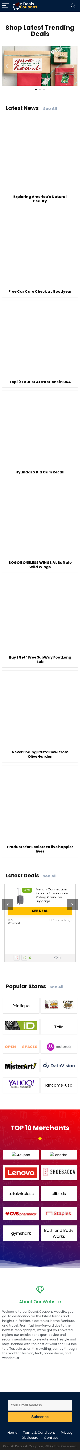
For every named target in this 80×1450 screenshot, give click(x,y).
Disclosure (30, 1437)
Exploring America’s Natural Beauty (40, 199)
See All (50, 108)
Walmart (14, 923)
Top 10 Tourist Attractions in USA (40, 381)
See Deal (40, 910)
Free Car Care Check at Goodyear (40, 291)
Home (13, 1432)
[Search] (73, 6)
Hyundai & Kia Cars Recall (40, 472)
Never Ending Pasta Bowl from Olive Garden (40, 754)
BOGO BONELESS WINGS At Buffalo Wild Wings (40, 565)
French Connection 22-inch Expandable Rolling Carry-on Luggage (52, 895)
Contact (51, 1437)
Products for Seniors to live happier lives (40, 849)
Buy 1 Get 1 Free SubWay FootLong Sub (40, 659)
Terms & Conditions (39, 1432)
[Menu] (5, 6)
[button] (7, 66)
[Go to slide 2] (40, 89)
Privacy (66, 1432)
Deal (11, 920)
